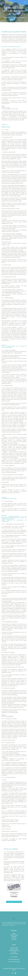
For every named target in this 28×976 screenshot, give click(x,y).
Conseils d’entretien (14, 953)
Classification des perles (14, 950)
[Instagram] (12, 973)
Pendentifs (14, 936)
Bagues (14, 933)
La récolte (14, 952)
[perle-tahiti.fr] (3, 2)
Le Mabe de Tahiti (14, 947)
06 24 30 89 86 (14, 956)
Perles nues (14, 937)
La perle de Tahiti (14, 949)
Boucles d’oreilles (14, 934)
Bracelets (14, 939)
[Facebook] (15, 973)
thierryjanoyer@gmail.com (14, 959)
